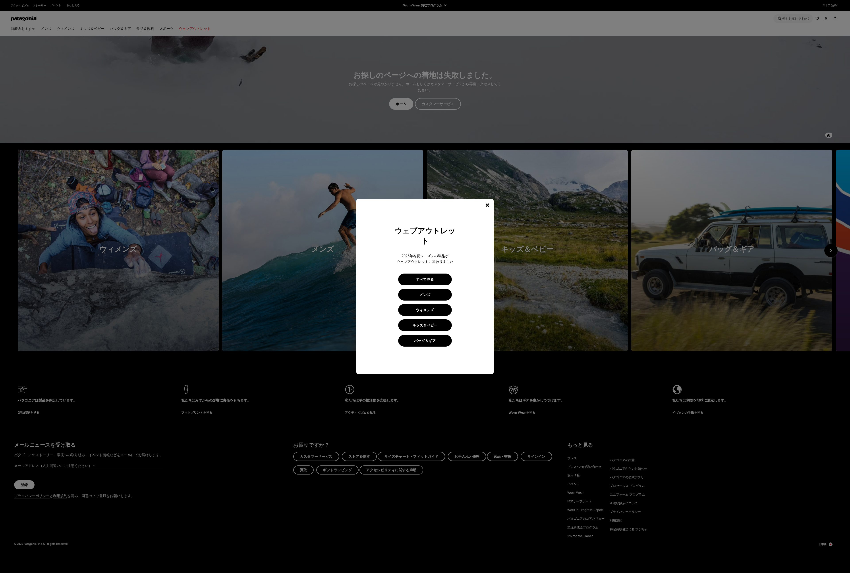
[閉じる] (487, 205)
